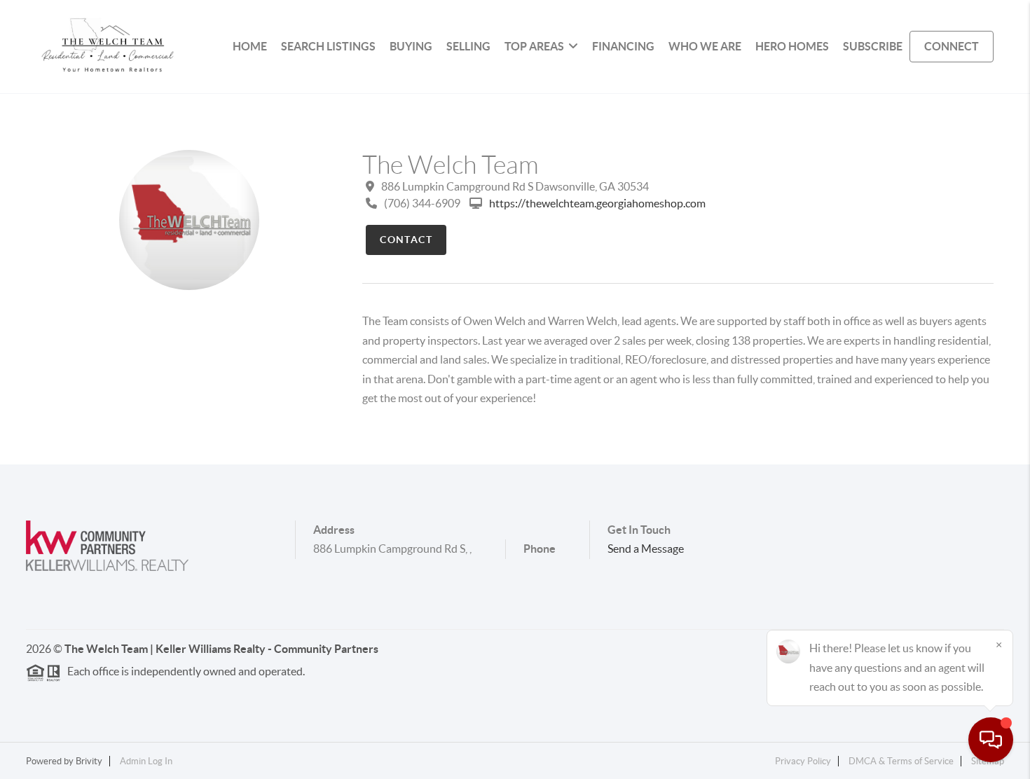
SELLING (468, 46)
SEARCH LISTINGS (328, 46)
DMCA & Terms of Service (901, 761)
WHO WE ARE (704, 46)
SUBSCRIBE (872, 46)
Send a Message (645, 548)
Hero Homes (792, 46)
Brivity (89, 761)
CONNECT (951, 46)
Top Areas (534, 46)
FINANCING (623, 46)
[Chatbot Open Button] (990, 739)
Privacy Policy (803, 761)
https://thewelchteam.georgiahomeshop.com (597, 203)
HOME (250, 46)
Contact (406, 239)
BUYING (411, 46)
